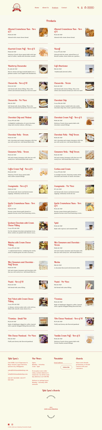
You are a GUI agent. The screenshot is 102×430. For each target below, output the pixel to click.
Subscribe (66, 367)
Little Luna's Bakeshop (51, 409)
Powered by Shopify (26, 427)
